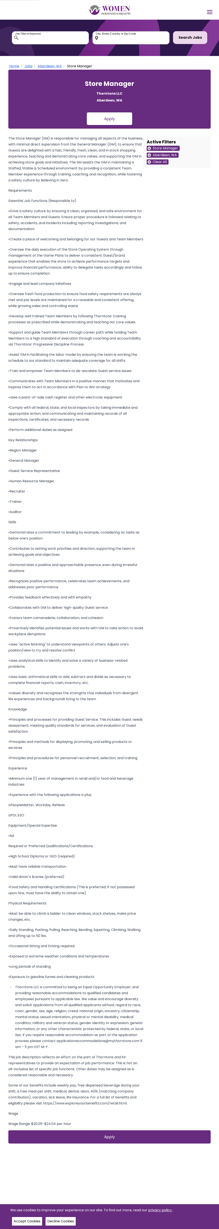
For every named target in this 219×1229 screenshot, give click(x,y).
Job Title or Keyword (16, 32)
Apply (109, 118)
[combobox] (50, 37)
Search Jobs (190, 37)
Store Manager (79, 66)
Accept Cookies (27, 1221)
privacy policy (160, 1210)
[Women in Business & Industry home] (110, 10)
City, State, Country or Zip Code (97, 32)
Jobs (28, 66)
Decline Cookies (60, 1221)
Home (14, 66)
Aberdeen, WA (50, 66)
